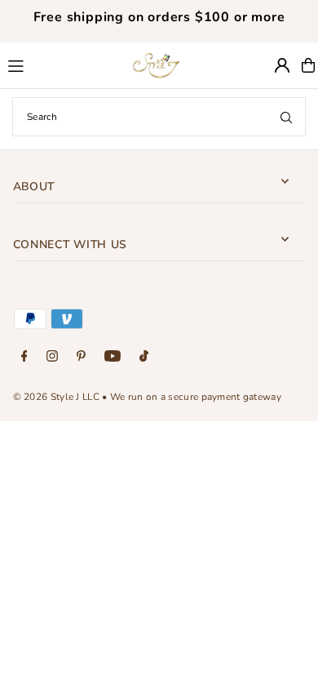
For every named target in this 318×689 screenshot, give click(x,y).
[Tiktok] (143, 357)
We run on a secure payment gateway (195, 396)
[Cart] (308, 65)
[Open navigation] (60, 64)
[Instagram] (52, 357)
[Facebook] (24, 357)
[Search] (286, 116)
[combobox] (159, 116)
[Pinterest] (81, 357)
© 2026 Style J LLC (56, 396)
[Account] (282, 65)
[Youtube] (112, 357)
